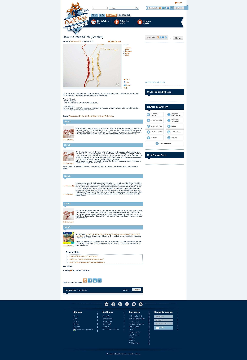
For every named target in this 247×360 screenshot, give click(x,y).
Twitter (165, 8)
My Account (124, 15)
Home (75, 316)
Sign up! (179, 8)
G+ (127, 304)
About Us (106, 327)
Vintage (131, 340)
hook (127, 53)
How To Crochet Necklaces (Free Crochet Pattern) (87, 262)
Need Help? (107, 324)
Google (168, 8)
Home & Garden (134, 332)
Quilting (131, 338)
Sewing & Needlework (137, 319)
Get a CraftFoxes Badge (111, 329)
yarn (127, 50)
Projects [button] (111, 15)
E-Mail (134, 304)
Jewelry (131, 329)
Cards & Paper (134, 327)
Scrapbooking (134, 321)
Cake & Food (133, 335)
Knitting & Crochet (135, 316)
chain (127, 55)
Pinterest (120, 304)
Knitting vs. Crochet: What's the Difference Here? (87, 259)
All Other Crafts (134, 343)
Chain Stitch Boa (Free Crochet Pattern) (83, 256)
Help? (179, 3)
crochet (128, 48)
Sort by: (126, 290)
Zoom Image (69, 140)
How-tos (76, 324)
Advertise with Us (155, 82)
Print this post (116, 41)
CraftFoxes (160, 8)
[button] (123, 22)
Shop (94, 15)
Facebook (163, 8)
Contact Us (106, 316)
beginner (128, 51)
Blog (75, 319)
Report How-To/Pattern (81, 271)
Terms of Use (107, 321)
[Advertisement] (103, 273)
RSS (141, 304)
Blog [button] (102, 15)
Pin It (125, 88)
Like (127, 83)
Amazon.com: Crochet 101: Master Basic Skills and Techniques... (91, 116)
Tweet (128, 85)
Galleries (76, 327)
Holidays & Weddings (136, 324)
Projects (76, 321)
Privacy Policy (107, 319)
